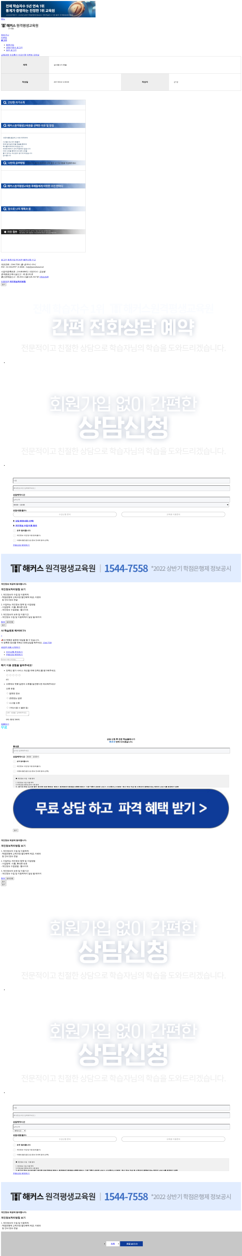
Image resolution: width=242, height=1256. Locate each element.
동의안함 (10, 622)
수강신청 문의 (65, 514)
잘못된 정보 (14, 693)
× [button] (1, 636)
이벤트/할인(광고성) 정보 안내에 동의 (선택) (33, 540)
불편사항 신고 (29, 260)
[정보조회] (44, 277)
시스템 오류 (14, 703)
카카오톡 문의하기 (14, 652)
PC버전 (19, 260)
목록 (113, 1244)
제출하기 (5, 724)
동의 (3, 622)
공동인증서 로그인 (14, 47)
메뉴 (3, 19)
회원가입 (10, 45)
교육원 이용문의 (173, 514)
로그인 (4, 260)
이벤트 (4, 38)
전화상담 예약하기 (21, 545)
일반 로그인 (11, 50)
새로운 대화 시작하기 (10, 647)
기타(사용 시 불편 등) (18, 708)
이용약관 (5, 281)
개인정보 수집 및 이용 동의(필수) (29, 535)
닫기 (3, 284)
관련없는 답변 (15, 698)
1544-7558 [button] (47, 643)
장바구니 (5, 35)
